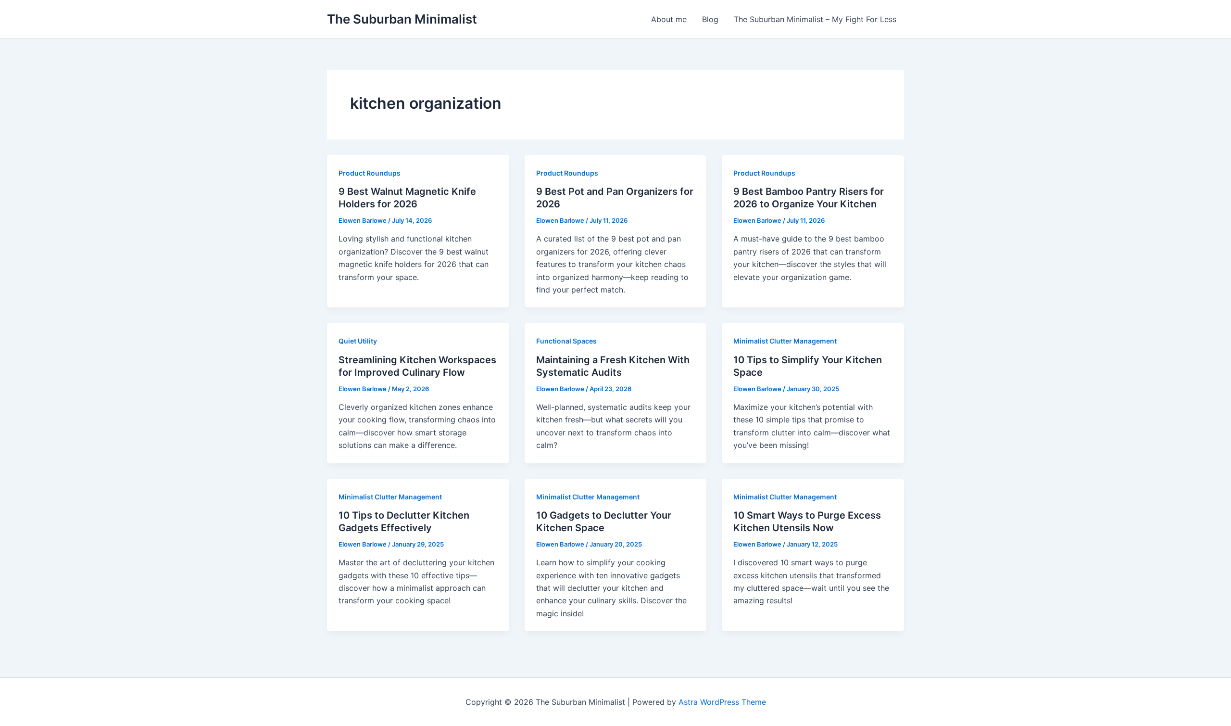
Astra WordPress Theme (722, 702)
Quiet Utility (358, 341)
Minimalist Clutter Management (785, 341)
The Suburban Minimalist (402, 19)
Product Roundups (370, 173)
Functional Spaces (566, 341)
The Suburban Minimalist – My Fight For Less (815, 19)
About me (669, 19)
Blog (710, 19)
